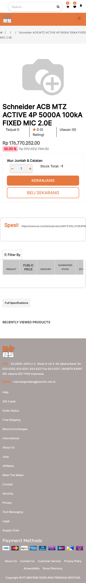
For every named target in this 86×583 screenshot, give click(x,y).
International (11, 438)
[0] (68, 7)
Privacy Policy (72, 561)
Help (6, 392)
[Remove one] (12, 169)
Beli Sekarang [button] (43, 192)
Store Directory (52, 568)
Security (8, 493)
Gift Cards (9, 401)
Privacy (7, 502)
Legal (6, 521)
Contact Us (27, 561)
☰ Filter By (12, 255)
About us (9, 447)
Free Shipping (11, 419)
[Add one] (30, 169)
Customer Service (49, 561)
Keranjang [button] (43, 180)
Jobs (6, 456)
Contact (8, 484)
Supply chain (11, 530)
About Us (11, 561)
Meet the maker (13, 475)
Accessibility (32, 568)
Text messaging (13, 512)
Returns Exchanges (15, 429)
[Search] (43, 243)
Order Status (11, 410)
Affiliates (8, 465)
